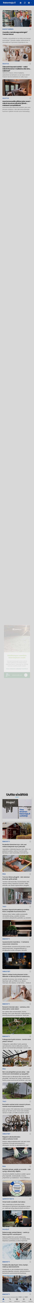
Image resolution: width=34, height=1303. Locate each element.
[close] (31, 3)
